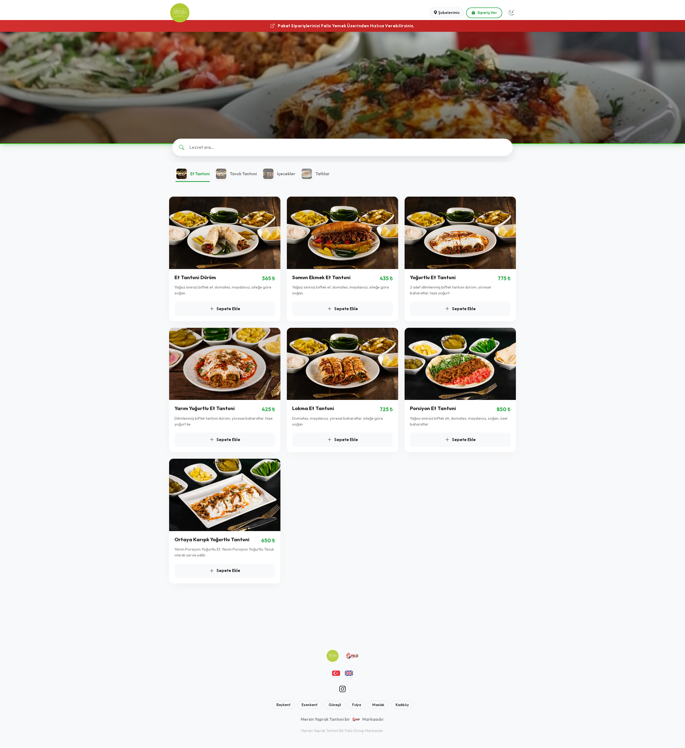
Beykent (283, 704)
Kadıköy (402, 704)
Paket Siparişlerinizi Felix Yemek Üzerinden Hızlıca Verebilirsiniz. (345, 25)
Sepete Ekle (228, 308)
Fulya (356, 704)
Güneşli (335, 704)
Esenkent (309, 704)
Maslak (378, 704)
